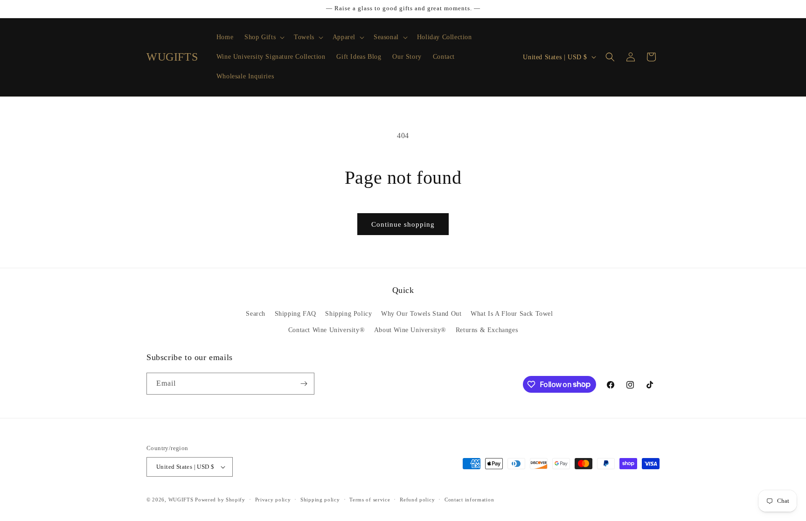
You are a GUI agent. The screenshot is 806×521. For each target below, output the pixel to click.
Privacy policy (273, 499)
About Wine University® (410, 329)
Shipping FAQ (295, 313)
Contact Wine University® (326, 329)
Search (255, 313)
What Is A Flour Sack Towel (512, 313)
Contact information (469, 499)
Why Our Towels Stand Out (421, 313)
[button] (263, 37)
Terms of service (369, 499)
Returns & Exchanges (487, 329)
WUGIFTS (181, 499)
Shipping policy (320, 499)
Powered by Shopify (220, 499)
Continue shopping (403, 224)
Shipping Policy (348, 313)
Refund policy (417, 499)
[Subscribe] (303, 384)
